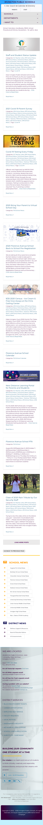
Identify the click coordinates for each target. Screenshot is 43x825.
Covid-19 (17, 71)
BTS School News (11, 60)
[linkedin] (14, 781)
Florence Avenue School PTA (19, 441)
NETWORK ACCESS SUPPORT (15, 727)
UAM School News (16, 163)
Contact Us (23, 689)
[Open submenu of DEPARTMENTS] (37, 18)
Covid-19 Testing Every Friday (19, 152)
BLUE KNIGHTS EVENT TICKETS (15, 704)
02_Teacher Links (18, 58)
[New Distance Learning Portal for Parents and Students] (21, 376)
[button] (15, 775)
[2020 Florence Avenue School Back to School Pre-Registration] (21, 232)
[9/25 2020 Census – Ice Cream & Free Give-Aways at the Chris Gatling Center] (21, 289)
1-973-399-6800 (12, 663)
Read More (9, 96)
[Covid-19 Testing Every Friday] (21, 141)
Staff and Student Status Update (21, 55)
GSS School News (20, 115)
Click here (25, 668)
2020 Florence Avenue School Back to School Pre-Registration (21, 247)
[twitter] (5, 781)
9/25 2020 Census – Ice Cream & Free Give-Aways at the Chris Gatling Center (21, 301)
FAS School (16, 444)
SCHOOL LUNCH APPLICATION (15, 731)
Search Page (16, 686)
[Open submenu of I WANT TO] (37, 22)
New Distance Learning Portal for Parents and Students (20, 386)
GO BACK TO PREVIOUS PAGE (14, 551)
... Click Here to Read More (26, 188)
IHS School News (15, 63)
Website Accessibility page (24, 688)
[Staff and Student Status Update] (21, 44)
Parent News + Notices (22, 65)
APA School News (30, 58)
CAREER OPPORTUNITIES (13, 708)
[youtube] (9, 781)
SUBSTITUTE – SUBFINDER (13, 735)
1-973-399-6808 (16, 797)
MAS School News (27, 63)
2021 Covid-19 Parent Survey (19, 109)
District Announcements (25, 113)
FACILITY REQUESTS (11, 716)
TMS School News (26, 67)
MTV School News (23, 117)
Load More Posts (22, 542)
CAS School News (22, 60)
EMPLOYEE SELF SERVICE (13, 712)
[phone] (19, 781)
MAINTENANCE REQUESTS (13, 723)
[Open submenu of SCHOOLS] (37, 14)
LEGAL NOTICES (10, 720)
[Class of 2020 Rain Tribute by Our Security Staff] (21, 483)
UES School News (20, 69)
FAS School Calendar (19, 358)
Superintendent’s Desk (13, 67)
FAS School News (22, 61)
